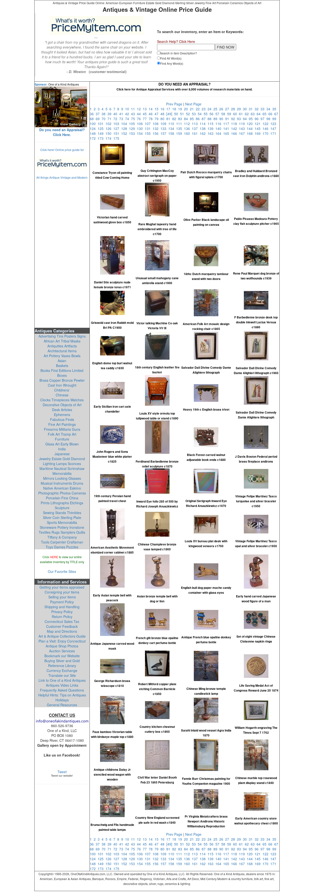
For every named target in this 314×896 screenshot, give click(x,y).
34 (269, 108)
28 (234, 108)
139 (211, 128)
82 (175, 118)
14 (152, 108)
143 (243, 128)
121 (258, 123)
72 (116, 118)
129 (133, 128)
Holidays (62, 699)
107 (149, 123)
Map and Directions (62, 631)
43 (134, 113)
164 (219, 133)
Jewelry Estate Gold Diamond (62, 458)
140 (219, 128)
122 (266, 123)
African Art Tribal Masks (62, 341)
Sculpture (62, 507)
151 (117, 133)
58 (224, 113)
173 (101, 138)
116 (219, 123)
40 (116, 113)
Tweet (62, 771)
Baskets (62, 365)
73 (122, 118)
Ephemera (62, 414)
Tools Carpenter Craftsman (62, 542)
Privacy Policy (62, 611)
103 (117, 123)
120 (251, 123)
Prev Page (174, 103)
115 (211, 123)
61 (242, 113)
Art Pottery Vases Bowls (62, 355)
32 (258, 108)
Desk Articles (62, 409)
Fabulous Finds (62, 419)
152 (125, 133)
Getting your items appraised (61, 587)
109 (164, 123)
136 (188, 128)
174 (109, 138)
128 (125, 128)
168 (251, 133)
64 (259, 113)
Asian (62, 360)
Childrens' (62, 390)
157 (164, 133)
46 (152, 113)
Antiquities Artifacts (62, 345)
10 (128, 108)
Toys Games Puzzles (62, 546)
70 (104, 118)
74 (128, 118)
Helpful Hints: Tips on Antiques (62, 695)
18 (175, 108)
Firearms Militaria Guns (62, 429)
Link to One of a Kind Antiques (62, 680)
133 (164, 128)
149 (101, 133)
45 (146, 113)
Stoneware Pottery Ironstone (62, 527)
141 (227, 128)
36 (93, 113)
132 (156, 128)
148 (94, 133)
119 (243, 123)
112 (188, 123)
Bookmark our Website (62, 655)
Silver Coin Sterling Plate (62, 517)
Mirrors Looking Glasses (62, 478)
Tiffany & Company (62, 537)
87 (205, 118)
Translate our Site (62, 675)
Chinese (62, 394)
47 (157, 113)
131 (149, 128)
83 (181, 118)
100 (94, 123)
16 (163, 108)
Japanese (62, 453)
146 (266, 128)
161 (196, 133)
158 (172, 133)
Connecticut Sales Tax (62, 621)
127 (117, 128)
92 (234, 118)
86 (199, 118)
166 (235, 133)
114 (204, 123)
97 (263, 118)
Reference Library (62, 665)
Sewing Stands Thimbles (62, 512)
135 (180, 128)
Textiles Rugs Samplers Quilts (62, 532)
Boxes (62, 375)
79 (157, 118)
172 (94, 138)
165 (227, 133)
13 (146, 108)
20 (187, 108)
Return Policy (62, 616)
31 (252, 108)
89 (216, 118)
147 (273, 128)
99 (274, 118)
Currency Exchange (62, 670)
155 (149, 133)
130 (141, 128)
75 (134, 118)
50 (177, 113)
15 (157, 108)
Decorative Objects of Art (62, 404)
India (62, 448)
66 (271, 113)
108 (156, 123)
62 (248, 113)
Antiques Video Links (62, 685)
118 (235, 123)
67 (276, 113)
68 (93, 118)
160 (188, 133)
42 (128, 113)
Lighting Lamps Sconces (62, 463)
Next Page (193, 103)
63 (254, 113)
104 (125, 123)
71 (110, 118)
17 (169, 108)
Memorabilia (62, 473)
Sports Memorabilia (62, 522)
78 (152, 118)
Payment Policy (62, 601)
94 (246, 118)
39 (110, 113)
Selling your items (62, 596)
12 (140, 108)
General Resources (62, 704)
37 (99, 113)
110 (172, 123)
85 (193, 118)
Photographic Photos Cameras (62, 493)
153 (133, 133)
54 (201, 113)
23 (205, 108)
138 (204, 128)
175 (116, 138)
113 (196, 123)
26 (222, 108)
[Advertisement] (62, 253)
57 (218, 113)
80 (163, 118)
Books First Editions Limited (61, 370)
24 (210, 108)
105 (133, 123)
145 (258, 128)
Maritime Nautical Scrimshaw (61, 468)
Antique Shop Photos (62, 646)
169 (258, 133)
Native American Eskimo (62, 488)
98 (269, 118)
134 (172, 128)
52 (189, 113)
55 (206, 113)
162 (204, 133)
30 (246, 108)
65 (265, 113)
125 (101, 128)
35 (274, 108)
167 (243, 133)
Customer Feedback (62, 626)
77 (146, 118)
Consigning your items (62, 592)
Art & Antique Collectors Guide (62, 636)
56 (212, 113)
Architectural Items (62, 350)
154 (141, 133)
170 (266, 133)
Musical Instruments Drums (62, 483)
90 (222, 118)
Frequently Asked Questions (62, 690)
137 (196, 128)
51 (183, 113)
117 (227, 123)
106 (141, 123)
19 (181, 108)
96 (258, 118)
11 (134, 108)
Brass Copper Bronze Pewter (62, 380)
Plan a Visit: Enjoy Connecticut (62, 641)
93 (240, 118)
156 (156, 133)
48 (163, 113)
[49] (170, 113)
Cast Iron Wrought (62, 385)
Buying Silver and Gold (62, 660)
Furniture (62, 439)
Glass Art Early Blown (62, 444)
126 (109, 128)
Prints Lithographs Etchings (62, 502)
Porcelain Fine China (62, 497)
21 (193, 108)
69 (99, 118)
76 (140, 118)
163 (211, 133)
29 (240, 108)
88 (210, 118)
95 (252, 118)
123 (273, 123)
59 (230, 113)
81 (169, 118)
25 (216, 108)
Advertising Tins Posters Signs (62, 336)
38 (104, 113)
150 (109, 133)
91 (228, 118)
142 (235, 128)
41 (122, 113)
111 (180, 123)
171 (273, 133)
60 (236, 113)
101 (101, 123)
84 (187, 118)
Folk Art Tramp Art (62, 434)
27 (228, 108)
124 (94, 128)
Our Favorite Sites (62, 571)
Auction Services (62, 650)
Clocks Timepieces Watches (62, 399)
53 (195, 113)
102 (109, 123)
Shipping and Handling (61, 606)
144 (251, 128)
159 (180, 133)
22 (199, 108)
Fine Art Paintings (62, 424)
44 (140, 113)
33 (263, 108)
